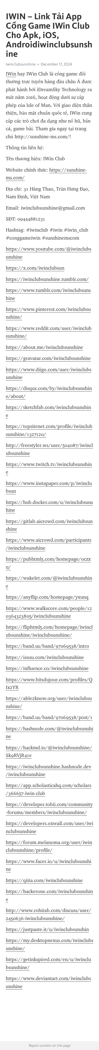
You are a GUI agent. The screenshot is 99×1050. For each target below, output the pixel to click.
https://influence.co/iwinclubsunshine (47, 668)
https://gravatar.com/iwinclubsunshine (48, 358)
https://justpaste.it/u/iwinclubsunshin (47, 929)
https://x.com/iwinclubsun (35, 268)
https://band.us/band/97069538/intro (47, 646)
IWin (11, 74)
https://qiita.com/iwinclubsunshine (44, 880)
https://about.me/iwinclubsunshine (44, 347)
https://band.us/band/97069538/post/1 (49, 717)
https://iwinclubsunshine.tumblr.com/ (47, 279)
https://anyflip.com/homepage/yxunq (47, 597)
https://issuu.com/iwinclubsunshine (45, 657)
